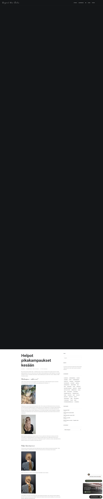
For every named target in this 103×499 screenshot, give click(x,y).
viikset (75, 400)
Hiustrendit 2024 (66, 410)
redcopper (65, 396)
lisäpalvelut (78, 386)
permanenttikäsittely (67, 393)
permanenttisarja (76, 393)
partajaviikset (69, 391)
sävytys (75, 396)
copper (70, 379)
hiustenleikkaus (77, 381)
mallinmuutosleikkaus (67, 388)
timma (71, 398)
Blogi (89, 2)
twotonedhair (76, 398)
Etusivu (75, 2)
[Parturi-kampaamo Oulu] (11, 2)
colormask (66, 379)
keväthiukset (69, 386)
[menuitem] (75, 3)
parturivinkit (75, 391)
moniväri (79, 388)
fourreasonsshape (76, 379)
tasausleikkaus (66, 398)
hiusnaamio (71, 381)
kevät (65, 386)
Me (85, 2)
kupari (74, 386)
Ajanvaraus (81, 2)
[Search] (73, 358)
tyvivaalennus (66, 400)
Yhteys (93, 2)
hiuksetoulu (66, 381)
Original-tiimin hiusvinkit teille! (69, 412)
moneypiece (75, 388)
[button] (97, 3)
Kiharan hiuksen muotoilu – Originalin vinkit (71, 420)
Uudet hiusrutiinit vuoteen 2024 (69, 415)
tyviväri (71, 400)
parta (65, 391)
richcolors (71, 396)
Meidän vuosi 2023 (67, 417)
